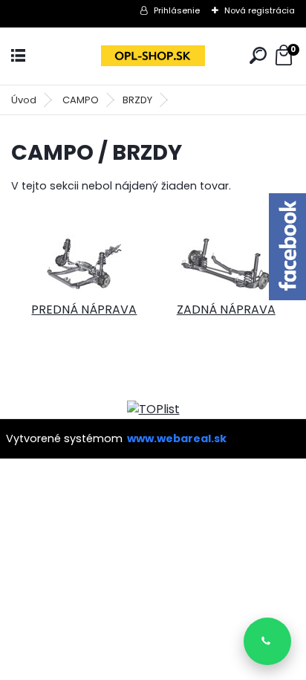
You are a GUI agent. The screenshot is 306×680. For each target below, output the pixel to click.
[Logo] (153, 56)
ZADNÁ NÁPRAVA (226, 309)
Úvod (23, 100)
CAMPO (80, 100)
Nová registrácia (259, 10)
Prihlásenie (177, 10)
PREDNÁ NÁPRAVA (84, 309)
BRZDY (137, 100)
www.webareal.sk (177, 438)
